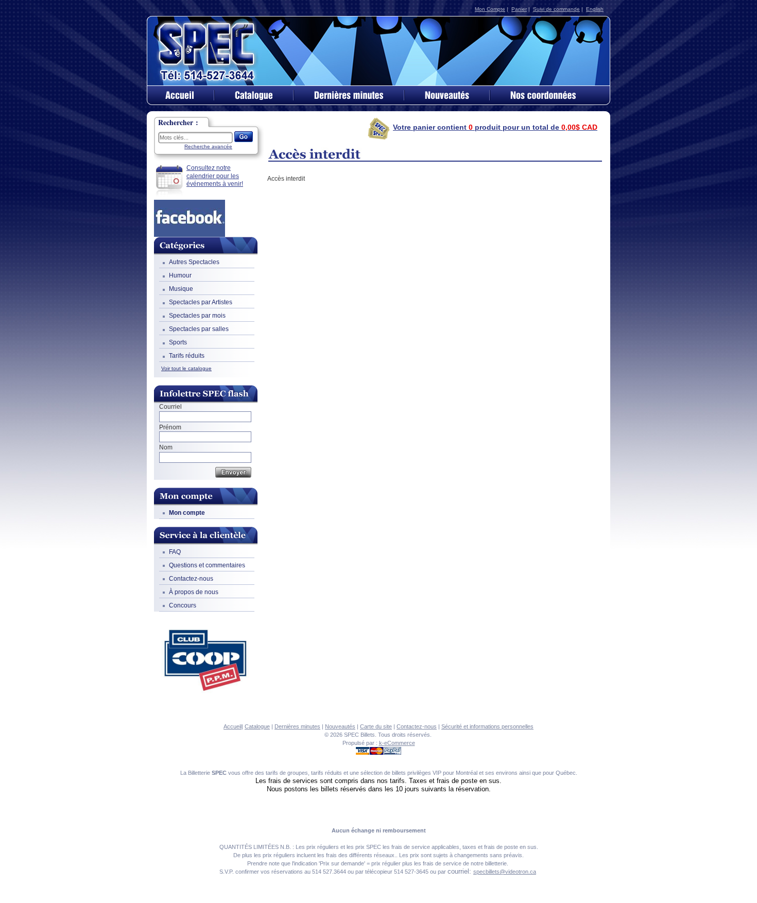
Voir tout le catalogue (186, 368)
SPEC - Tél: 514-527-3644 (207, 50)
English (595, 9)
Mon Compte (490, 9)
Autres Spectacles (194, 262)
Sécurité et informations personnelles (487, 726)
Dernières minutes (297, 726)
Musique (181, 288)
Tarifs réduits (186, 355)
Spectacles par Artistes (200, 302)
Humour (180, 275)
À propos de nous (193, 592)
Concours (182, 605)
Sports (178, 342)
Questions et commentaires (207, 565)
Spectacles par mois (197, 315)
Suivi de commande (556, 9)
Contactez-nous (191, 578)
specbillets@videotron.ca (504, 872)
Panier (519, 9)
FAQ (175, 551)
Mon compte (187, 512)
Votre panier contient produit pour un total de (495, 127)
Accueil (232, 726)
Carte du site (376, 726)
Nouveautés (340, 726)
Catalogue (257, 726)
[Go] (243, 136)
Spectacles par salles (199, 329)
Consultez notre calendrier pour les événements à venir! (214, 175)
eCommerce (399, 743)
